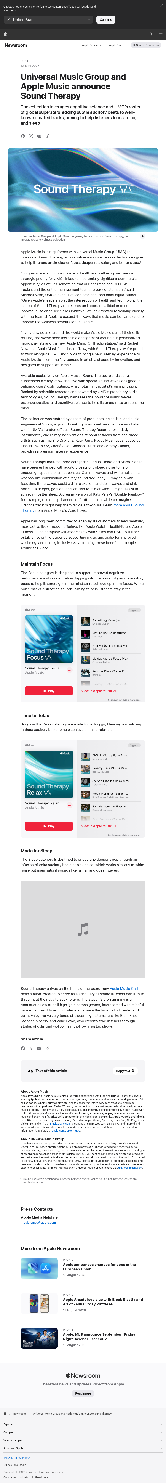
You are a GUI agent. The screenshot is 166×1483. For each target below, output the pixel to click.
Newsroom (16, 45)
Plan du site (41, 1477)
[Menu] (161, 34)
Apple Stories (117, 45)
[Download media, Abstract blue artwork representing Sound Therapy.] (142, 236)
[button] (48, 19)
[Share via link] (47, 136)
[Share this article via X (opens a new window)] (31, 136)
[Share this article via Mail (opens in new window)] (39, 136)
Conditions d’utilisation (16, 1477)
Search (147, 45)
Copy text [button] (123, 1071)
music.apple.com (60, 1123)
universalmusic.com (130, 1167)
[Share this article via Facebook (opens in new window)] (23, 136)
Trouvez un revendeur (16, 1457)
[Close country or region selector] (161, 6)
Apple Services (91, 45)
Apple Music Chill (124, 988)
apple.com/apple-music (66, 1130)
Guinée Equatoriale (14, 1465)
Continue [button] (106, 19)
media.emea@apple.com (38, 1222)
